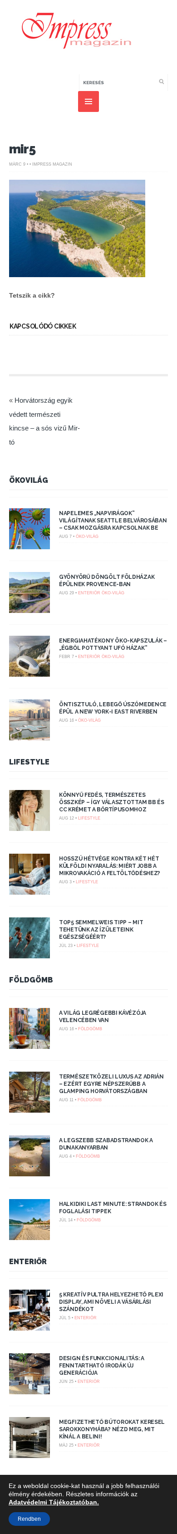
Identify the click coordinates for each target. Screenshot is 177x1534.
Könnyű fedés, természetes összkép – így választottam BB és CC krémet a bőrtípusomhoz (111, 802)
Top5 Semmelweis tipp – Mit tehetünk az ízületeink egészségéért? (101, 929)
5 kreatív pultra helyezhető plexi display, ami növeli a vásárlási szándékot (111, 1301)
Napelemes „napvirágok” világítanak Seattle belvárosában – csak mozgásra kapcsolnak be (113, 520)
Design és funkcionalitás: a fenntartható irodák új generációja (101, 1365)
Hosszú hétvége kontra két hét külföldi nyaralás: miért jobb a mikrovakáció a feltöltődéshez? (109, 866)
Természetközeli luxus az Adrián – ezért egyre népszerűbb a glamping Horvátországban (111, 1083)
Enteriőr (89, 593)
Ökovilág (28, 480)
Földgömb (31, 980)
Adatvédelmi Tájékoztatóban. (54, 1502)
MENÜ (88, 101)
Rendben (29, 1519)
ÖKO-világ (87, 536)
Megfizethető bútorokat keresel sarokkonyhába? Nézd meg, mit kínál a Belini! (112, 1429)
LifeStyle (29, 762)
